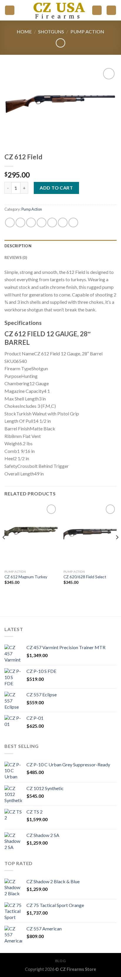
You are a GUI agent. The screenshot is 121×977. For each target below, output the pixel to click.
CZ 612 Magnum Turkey (25, 576)
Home (24, 31)
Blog (60, 961)
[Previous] (4, 548)
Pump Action (87, 31)
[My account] (97, 10)
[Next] (117, 548)
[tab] (60, 246)
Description (17, 245)
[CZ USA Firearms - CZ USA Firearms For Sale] (58, 10)
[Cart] (111, 10)
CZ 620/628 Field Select (84, 576)
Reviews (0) (15, 257)
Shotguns (51, 31)
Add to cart (56, 187)
